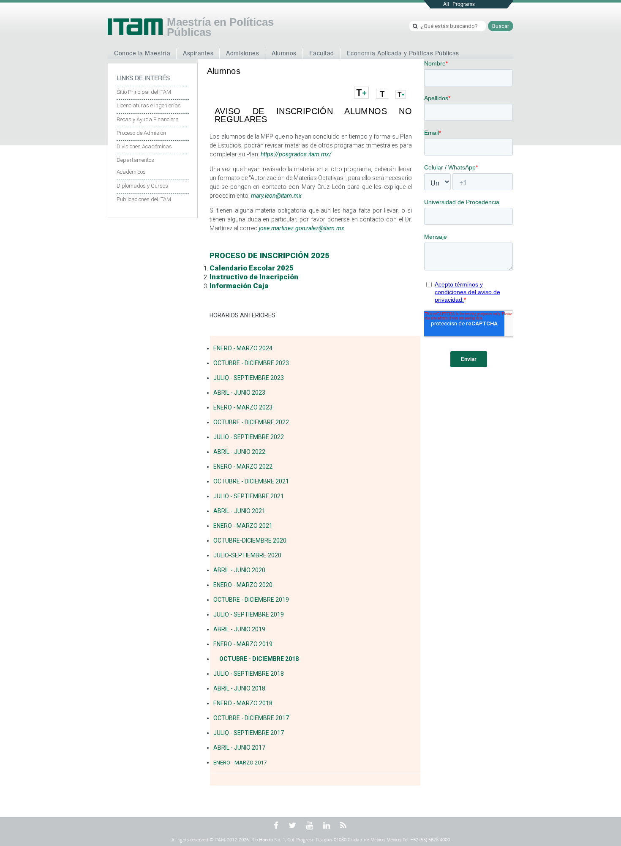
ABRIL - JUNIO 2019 (239, 629)
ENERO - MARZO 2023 (242, 407)
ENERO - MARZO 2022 (242, 466)
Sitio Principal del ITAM (144, 92)
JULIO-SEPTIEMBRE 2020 (247, 555)
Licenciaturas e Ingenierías (149, 105)
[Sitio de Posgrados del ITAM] (135, 26)
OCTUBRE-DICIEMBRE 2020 (249, 540)
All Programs (459, 3)
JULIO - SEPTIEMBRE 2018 (248, 673)
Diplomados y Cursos (142, 186)
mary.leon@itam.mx (276, 195)
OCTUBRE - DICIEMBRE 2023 (251, 363)
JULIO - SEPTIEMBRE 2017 (248, 732)
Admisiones (242, 53)
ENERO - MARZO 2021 (242, 525)
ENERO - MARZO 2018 (242, 703)
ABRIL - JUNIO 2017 (239, 747)
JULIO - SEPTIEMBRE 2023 (248, 377)
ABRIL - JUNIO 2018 (239, 688)
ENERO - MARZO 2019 (242, 644)
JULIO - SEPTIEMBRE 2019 (248, 614)
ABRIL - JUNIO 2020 (239, 570)
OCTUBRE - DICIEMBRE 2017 (251, 718)
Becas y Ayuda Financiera (148, 119)
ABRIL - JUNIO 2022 (239, 451)
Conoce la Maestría (142, 53)
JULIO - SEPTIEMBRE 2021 (248, 496)
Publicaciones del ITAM (144, 199)
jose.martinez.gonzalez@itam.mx (301, 228)
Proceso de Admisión (141, 133)
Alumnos (284, 53)
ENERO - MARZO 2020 (242, 584)
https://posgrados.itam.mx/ (296, 154)
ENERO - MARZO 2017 (240, 762)
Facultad (321, 53)
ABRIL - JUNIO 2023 (239, 392)
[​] (333, 255)
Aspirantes (198, 53)
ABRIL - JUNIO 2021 (239, 511)
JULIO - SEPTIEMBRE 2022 (248, 437)
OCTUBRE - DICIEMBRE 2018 (259, 658)
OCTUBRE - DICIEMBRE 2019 (251, 599)
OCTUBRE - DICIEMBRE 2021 (251, 481)
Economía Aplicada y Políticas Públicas (403, 53)
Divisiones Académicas (144, 146)
